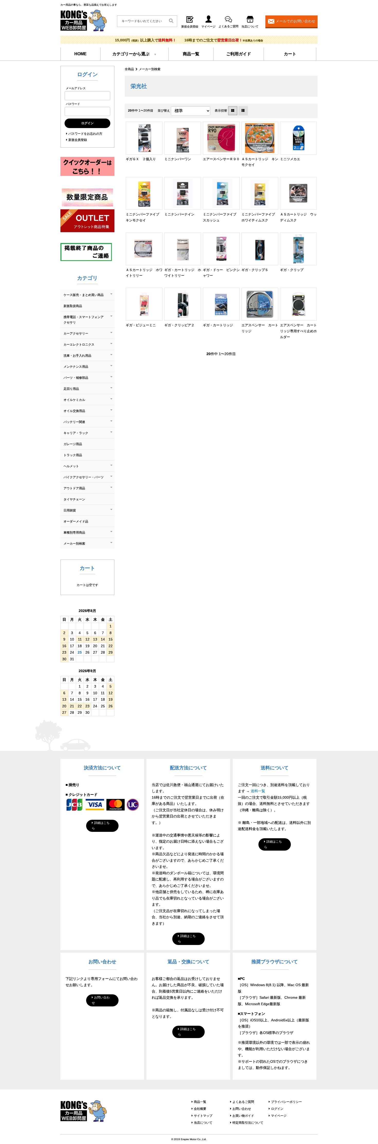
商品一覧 (191, 54)
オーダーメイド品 (76, 521)
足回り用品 (71, 389)
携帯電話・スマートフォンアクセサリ (84, 319)
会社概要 (200, 1109)
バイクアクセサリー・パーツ (84, 477)
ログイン (277, 1109)
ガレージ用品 (73, 444)
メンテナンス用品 (76, 366)
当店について (203, 1122)
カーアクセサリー (76, 333)
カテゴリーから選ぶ (130, 54)
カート (290, 54)
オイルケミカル (74, 400)
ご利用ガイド (238, 54)
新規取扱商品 (73, 306)
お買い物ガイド (243, 1116)
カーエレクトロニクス (79, 344)
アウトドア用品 (74, 488)
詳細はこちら (101, 825)
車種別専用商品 (74, 532)
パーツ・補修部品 (76, 378)
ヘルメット (71, 466)
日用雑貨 (70, 510)
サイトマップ (203, 1116)
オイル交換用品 (74, 411)
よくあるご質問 (243, 1102)
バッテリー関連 (74, 422)
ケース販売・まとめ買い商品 (84, 295)
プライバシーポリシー (286, 1102)
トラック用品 (73, 455)
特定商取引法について (247, 1122)
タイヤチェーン (74, 499)
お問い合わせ (101, 1000)
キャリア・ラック (76, 433)
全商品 (129, 69)
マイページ (278, 1116)
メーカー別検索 (149, 69)
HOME (80, 54)
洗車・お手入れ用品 (77, 355)
